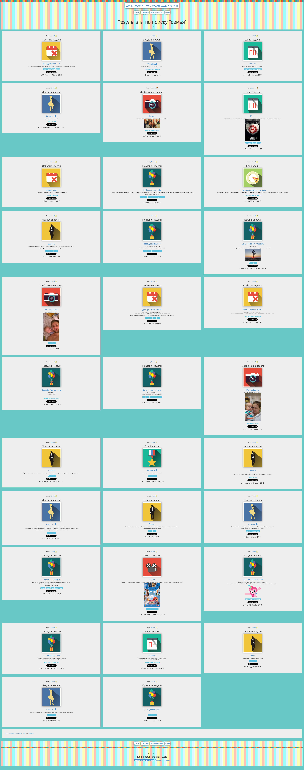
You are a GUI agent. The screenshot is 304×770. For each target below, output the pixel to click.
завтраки (255, 195)
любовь (259, 143)
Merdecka (153, 88)
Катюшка (50, 116)
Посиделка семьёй (51, 63)
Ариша (53, 69)
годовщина (154, 250)
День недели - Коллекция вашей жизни (152, 5)
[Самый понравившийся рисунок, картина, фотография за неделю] (152, 103)
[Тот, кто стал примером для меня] (152, 458)
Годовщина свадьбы (152, 243)
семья (45, 69)
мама (158, 318)
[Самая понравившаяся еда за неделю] (252, 177)
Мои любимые (252, 389)
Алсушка (151, 63)
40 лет (163, 197)
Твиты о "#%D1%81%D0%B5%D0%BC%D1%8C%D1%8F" (19, 733)
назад (152, 26)
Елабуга (58, 69)
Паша (146, 662)
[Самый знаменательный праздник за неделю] (152, 177)
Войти (167, 12)
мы (154, 130)
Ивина (252, 655)
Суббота (252, 63)
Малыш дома (51, 190)
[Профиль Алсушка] (156, 63)
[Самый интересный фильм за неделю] (152, 567)
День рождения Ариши (253, 579)
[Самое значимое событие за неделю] (51, 51)
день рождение (248, 143)
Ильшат (251, 262)
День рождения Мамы (252, 309)
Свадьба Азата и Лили (51, 389)
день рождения (148, 318)
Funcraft (53, 35)
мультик (152, 608)
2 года (159, 250)
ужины (260, 195)
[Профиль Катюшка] (56, 116)
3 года (52, 588)
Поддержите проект (162, 760)
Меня (252, 116)
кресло (55, 250)
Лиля (49, 398)
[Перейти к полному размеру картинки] (152, 123)
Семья (152, 116)
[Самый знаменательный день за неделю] (252, 51)
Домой (136, 12)
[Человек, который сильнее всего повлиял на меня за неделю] (51, 231)
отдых (254, 69)
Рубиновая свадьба (152, 190)
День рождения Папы (152, 389)
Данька (51, 243)
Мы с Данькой (51, 309)
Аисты (152, 579)
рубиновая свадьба (156, 197)
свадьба (145, 250)
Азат (45, 398)
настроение (152, 69)
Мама (145, 197)
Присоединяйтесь (156, 12)
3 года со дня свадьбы (51, 579)
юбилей (160, 396)
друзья (250, 69)
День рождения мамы (152, 309)
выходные (259, 69)
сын (52, 195)
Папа (149, 197)
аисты (148, 608)
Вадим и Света (149, 130)
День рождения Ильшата (253, 243)
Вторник (151, 655)
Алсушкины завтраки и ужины (253, 190)
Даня (248, 423)
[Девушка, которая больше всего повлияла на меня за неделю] (152, 51)
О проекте (145, 12)
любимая (254, 531)
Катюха (49, 69)
